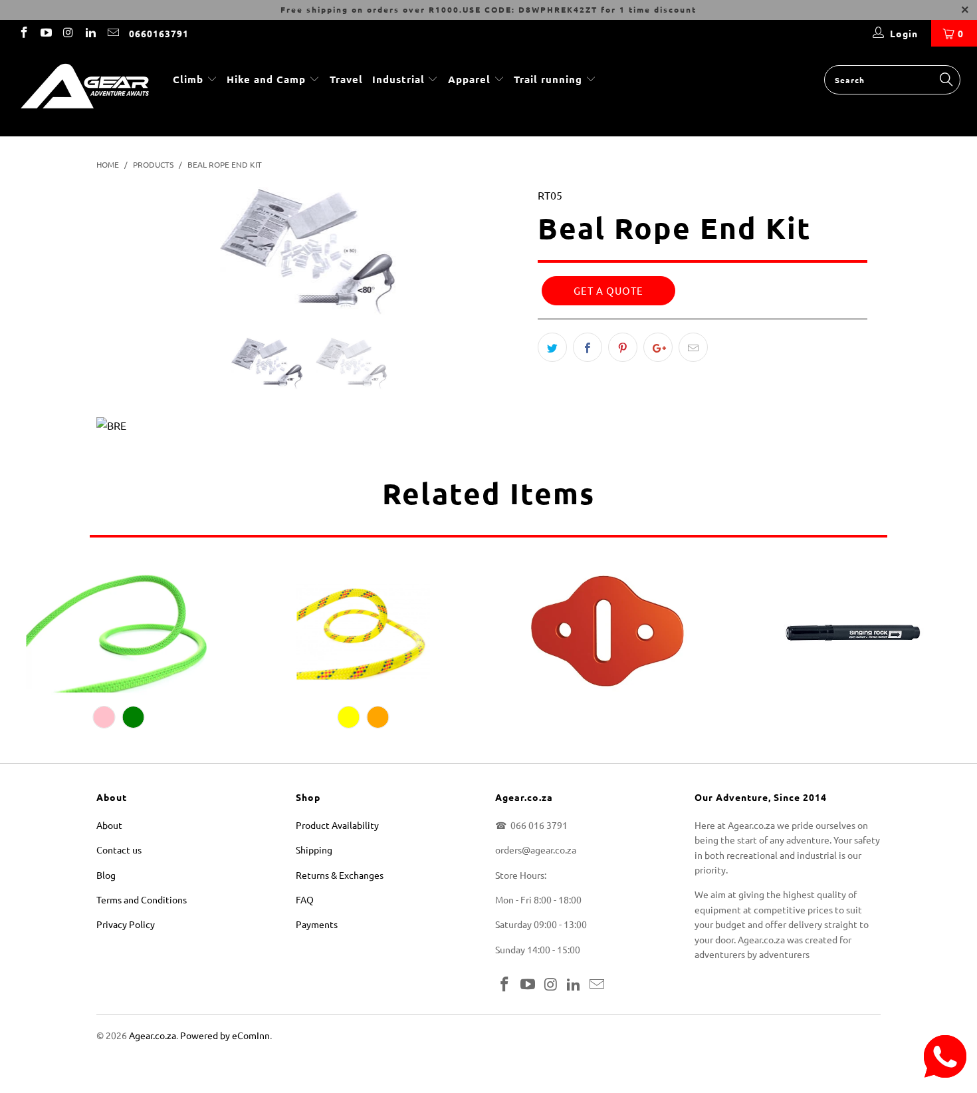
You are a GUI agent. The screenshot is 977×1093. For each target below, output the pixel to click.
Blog (106, 875)
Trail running (550, 79)
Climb (190, 79)
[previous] (119, 262)
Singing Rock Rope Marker (852, 630)
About (109, 825)
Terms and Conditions (141, 899)
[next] (501, 262)
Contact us (119, 850)
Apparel (469, 79)
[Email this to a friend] (693, 347)
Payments (317, 924)
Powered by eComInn (225, 1035)
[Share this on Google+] (658, 347)
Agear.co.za (152, 1035)
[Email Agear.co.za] (112, 33)
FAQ (305, 899)
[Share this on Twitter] (552, 347)
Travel (346, 79)
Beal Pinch (607, 630)
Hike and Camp (266, 79)
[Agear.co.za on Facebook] (23, 33)
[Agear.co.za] (84, 91)
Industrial (398, 79)
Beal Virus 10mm (119, 630)
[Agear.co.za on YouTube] (46, 33)
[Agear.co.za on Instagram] (67, 33)
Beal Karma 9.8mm (364, 630)
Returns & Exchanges (339, 875)
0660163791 (159, 33)
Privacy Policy (125, 924)
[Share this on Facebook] (587, 347)
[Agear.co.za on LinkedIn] (90, 33)
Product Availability (337, 825)
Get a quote (608, 290)
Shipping (314, 850)
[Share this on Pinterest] (622, 347)
